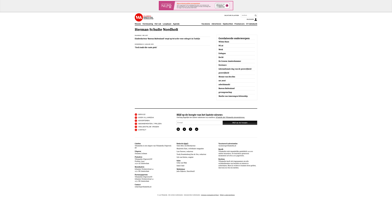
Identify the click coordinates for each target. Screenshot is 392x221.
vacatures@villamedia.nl (227, 146)
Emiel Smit (180, 166)
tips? (186, 144)
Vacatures (205, 24)
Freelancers (239, 24)
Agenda (176, 24)
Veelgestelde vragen (148, 127)
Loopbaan (167, 24)
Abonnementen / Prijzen (149, 124)
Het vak (158, 24)
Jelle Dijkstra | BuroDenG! (186, 171)
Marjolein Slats (182, 149)
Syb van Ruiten (182, 157)
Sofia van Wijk (182, 163)
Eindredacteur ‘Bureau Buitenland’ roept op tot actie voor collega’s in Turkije (167, 38)
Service (141, 114)
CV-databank (251, 24)
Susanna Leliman (141, 153)
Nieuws (138, 24)
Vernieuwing (147, 24)
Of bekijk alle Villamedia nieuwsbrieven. (230, 117)
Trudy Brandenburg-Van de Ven (188, 154)
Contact (142, 130)
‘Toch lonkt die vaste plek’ (146, 47)
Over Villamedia (146, 117)
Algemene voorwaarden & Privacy (210, 195)
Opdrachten (228, 24)
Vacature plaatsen (231, 15)
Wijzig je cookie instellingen (227, 195)
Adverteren (216, 24)
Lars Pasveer (181, 151)
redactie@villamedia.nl (143, 187)
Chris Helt (180, 146)
